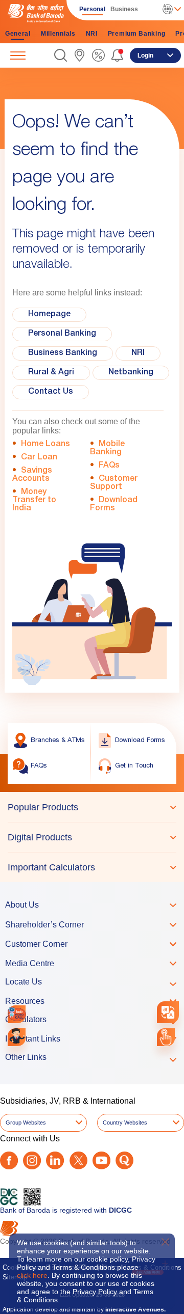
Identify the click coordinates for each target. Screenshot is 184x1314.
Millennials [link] (58, 33)
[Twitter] (78, 1160)
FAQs (109, 466)
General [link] (18, 33)
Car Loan (39, 458)
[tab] (92, 807)
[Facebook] (9, 1160)
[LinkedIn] (55, 1160)
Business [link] (124, 9)
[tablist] (92, 837)
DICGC (120, 1210)
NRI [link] (92, 33)
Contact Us (50, 392)
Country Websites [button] (125, 1122)
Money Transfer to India (34, 500)
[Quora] (124, 1160)
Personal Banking (62, 334)
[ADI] (17, 1037)
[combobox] (168, 1012)
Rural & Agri (51, 373)
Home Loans (45, 445)
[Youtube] (101, 1160)
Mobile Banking (107, 449)
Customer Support (113, 483)
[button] (60, 55)
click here (32, 1275)
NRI (138, 353)
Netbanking (130, 373)
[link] (79, 55)
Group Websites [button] (26, 1122)
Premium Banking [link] (137, 33)
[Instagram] (32, 1160)
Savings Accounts (32, 475)
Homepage (49, 315)
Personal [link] (92, 9)
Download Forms (113, 505)
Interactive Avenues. (135, 1309)
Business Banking (62, 353)
